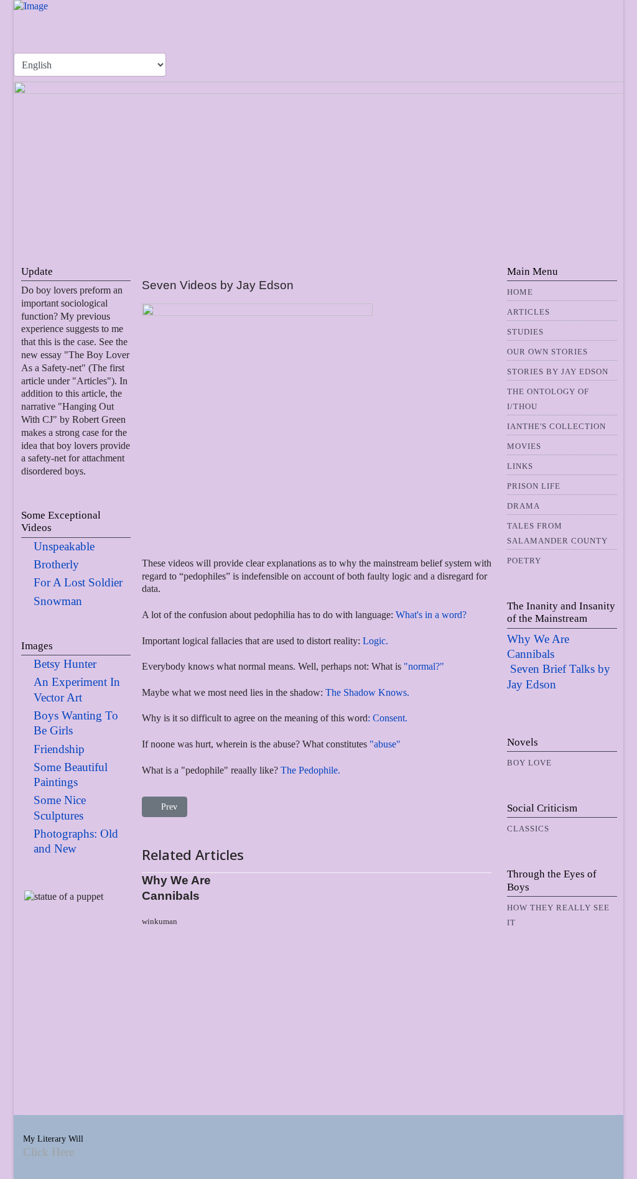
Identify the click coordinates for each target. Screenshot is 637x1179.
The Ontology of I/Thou (548, 399)
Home (520, 292)
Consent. (388, 718)
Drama (523, 506)
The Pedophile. (310, 770)
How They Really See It (558, 915)
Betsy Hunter (65, 663)
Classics (528, 828)
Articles (528, 312)
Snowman (58, 601)
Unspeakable (64, 546)
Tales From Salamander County (557, 533)
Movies (524, 446)
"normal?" (424, 666)
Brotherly (56, 564)
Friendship (59, 749)
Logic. (375, 641)
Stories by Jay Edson (557, 371)
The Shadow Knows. (367, 692)
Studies (525, 331)
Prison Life (533, 486)
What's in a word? (430, 614)
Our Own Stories (547, 351)
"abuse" (384, 744)
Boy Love (529, 762)
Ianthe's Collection (556, 426)
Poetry (524, 560)
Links (520, 466)
